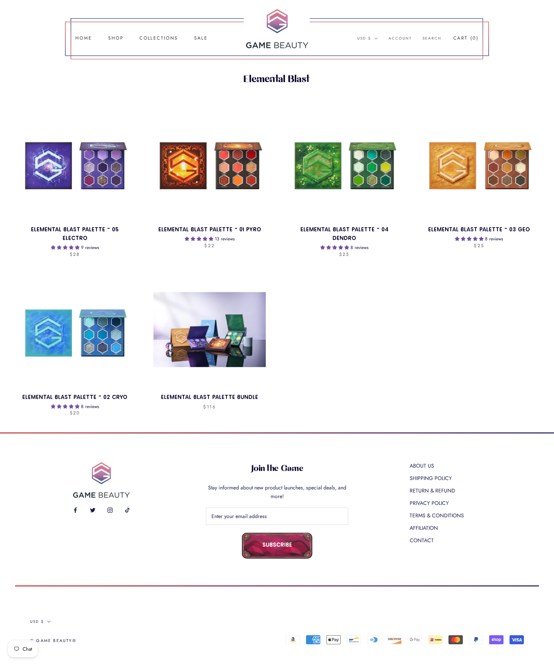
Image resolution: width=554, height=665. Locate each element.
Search (431, 38)
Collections (158, 38)
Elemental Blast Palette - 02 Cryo (74, 398)
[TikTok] (127, 509)
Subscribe (277, 545)
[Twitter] (92, 509)
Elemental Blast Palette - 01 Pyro (209, 230)
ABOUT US (422, 465)
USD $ (364, 38)
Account (400, 38)
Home (83, 38)
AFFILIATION (424, 528)
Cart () (466, 38)
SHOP (116, 38)
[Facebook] (75, 509)
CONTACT (422, 540)
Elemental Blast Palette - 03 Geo (479, 230)
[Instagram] (110, 509)
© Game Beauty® (53, 640)
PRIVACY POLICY (429, 503)
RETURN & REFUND (432, 490)
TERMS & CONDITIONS (437, 515)
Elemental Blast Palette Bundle (209, 398)
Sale (201, 38)
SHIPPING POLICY (431, 478)
